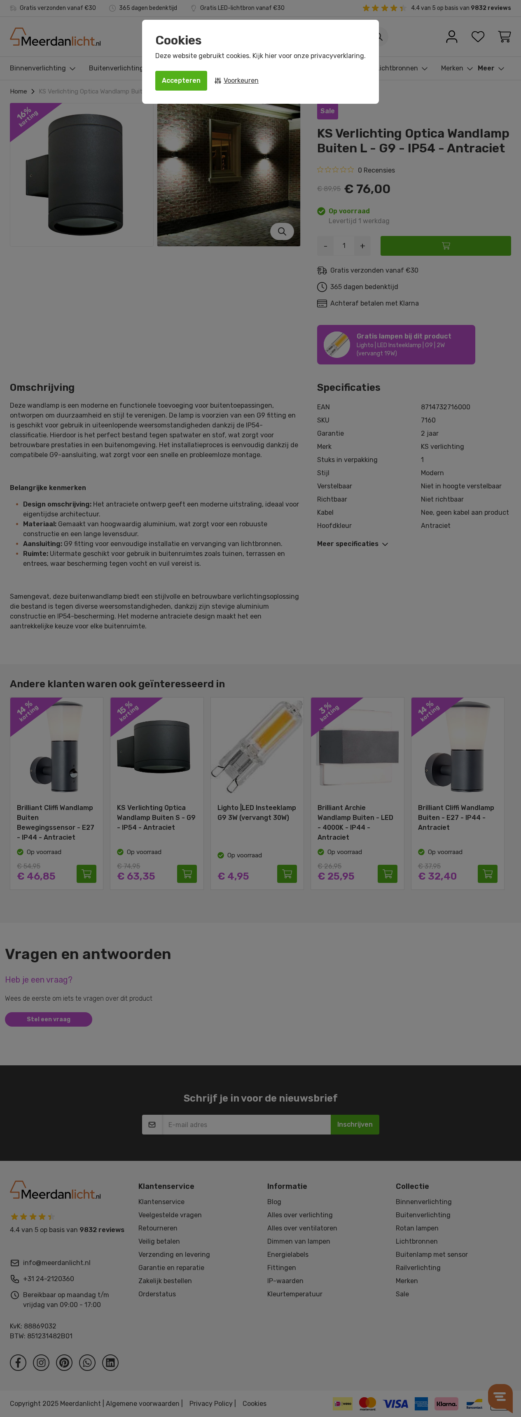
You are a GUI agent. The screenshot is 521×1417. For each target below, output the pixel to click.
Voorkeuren (241, 80)
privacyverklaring (337, 56)
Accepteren (181, 80)
